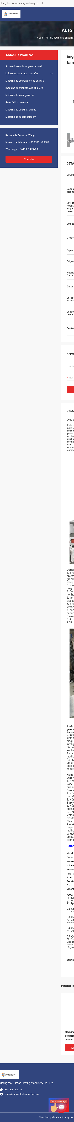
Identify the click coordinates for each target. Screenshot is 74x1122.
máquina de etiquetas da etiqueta (24, 88)
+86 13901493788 (39, 142)
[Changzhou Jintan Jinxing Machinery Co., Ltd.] (11, 13)
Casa (40, 37)
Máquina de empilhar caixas (21, 109)
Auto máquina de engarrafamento (24, 66)
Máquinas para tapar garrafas (22, 73)
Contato (29, 159)
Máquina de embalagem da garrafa (25, 80)
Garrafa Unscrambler (17, 102)
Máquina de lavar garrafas (20, 95)
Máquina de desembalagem (21, 116)
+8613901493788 (28, 149)
